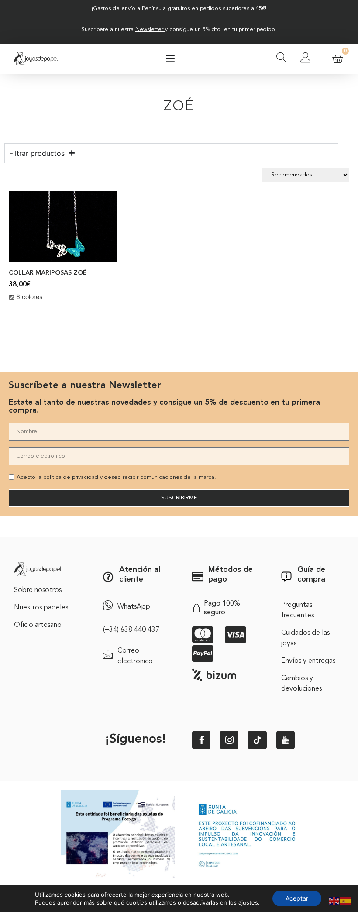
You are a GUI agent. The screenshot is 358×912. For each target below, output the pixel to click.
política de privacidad (70, 478)
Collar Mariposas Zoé (48, 273)
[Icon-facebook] (201, 740)
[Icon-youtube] (285, 740)
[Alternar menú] (170, 58)
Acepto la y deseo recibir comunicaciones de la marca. (116, 478)
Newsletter (149, 29)
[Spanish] (345, 900)
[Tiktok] (257, 740)
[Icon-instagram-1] (229, 740)
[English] (334, 900)
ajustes (248, 902)
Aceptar (297, 898)
